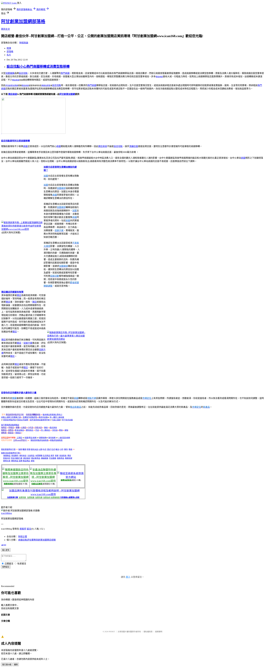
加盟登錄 (22, 497)
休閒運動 (39, 456)
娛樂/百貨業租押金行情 (10, 453)
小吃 (61, 449)
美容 (52, 456)
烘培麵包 (14, 456)
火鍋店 (23, 428)
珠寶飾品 (6, 456)
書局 (61, 430)
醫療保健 (68, 458)
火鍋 (40, 449)
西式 (49, 449)
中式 (44, 449)
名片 (9, 55)
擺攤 (17, 428)
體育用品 (14, 461)
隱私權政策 (148, 632)
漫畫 (20, 461)
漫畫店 (10, 430)
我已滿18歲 (6, 665)
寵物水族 (6, 461)
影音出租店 (19, 430)
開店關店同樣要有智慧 (12, 292)
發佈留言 (5, 567)
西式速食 (53, 428)
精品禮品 (26, 461)
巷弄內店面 (43, 417)
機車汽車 (18, 458)
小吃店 (30, 428)
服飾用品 (60, 458)
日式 (53, 449)
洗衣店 (55, 430)
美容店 (10, 433)
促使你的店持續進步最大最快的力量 (18, 392)
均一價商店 (45, 430)
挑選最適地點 (33, 415)
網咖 (66, 430)
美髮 (57, 456)
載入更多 (5, 550)
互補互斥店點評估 (30, 417)
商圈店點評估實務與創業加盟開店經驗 (37, 540)
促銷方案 (27, 343)
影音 (13, 458)
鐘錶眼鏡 (44, 458)
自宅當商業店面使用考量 (40, 420)
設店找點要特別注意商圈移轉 (15, 141)
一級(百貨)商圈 (64, 438)
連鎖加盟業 (45, 85)
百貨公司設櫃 (22, 420)
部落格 (10, 51)
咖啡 (20, 449)
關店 (14, 332)
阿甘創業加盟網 (67, 94)
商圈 (25, 146)
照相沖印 (6, 458)
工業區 (19, 438)
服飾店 (3, 430)
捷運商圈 (42, 438)
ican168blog (6, 513)
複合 (57, 449)
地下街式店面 (67, 420)
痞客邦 (23, 529)
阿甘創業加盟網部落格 (23, 21)
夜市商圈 (51, 438)
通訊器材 (26, 458)
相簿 (9, 48)
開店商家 (159, 77)
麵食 (46, 428)
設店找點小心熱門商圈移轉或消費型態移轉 (38, 66)
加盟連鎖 (10, 73)
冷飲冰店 (38, 428)
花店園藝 (52, 458)
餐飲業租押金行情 (8, 449)
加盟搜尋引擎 (12, 497)
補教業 (3, 433)
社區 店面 (56, 420)
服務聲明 (158, 632)
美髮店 (18, 433)
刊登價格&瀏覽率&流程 (69, 497)
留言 (29, 529)
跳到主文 (5, 29)
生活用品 (46, 456)
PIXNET (112, 632)
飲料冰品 (34, 449)
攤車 (24, 449)
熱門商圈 (65, 73)
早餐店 (11, 428)
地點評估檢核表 (56, 440)
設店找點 (23, 73)
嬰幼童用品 (35, 458)
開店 (19, 295)
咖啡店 (3, 428)
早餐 (28, 449)
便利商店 (29, 430)
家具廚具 (63, 456)
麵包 (66, 449)
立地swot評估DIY (20, 440)
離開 (16, 665)
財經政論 (23, 43)
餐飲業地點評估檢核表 (39, 440)
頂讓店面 (133, 146)
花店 (37, 430)
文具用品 (31, 456)
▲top (3, 545)
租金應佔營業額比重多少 (52, 415)
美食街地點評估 (9, 420)
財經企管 (22, 536)
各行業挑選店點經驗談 (10, 425)
